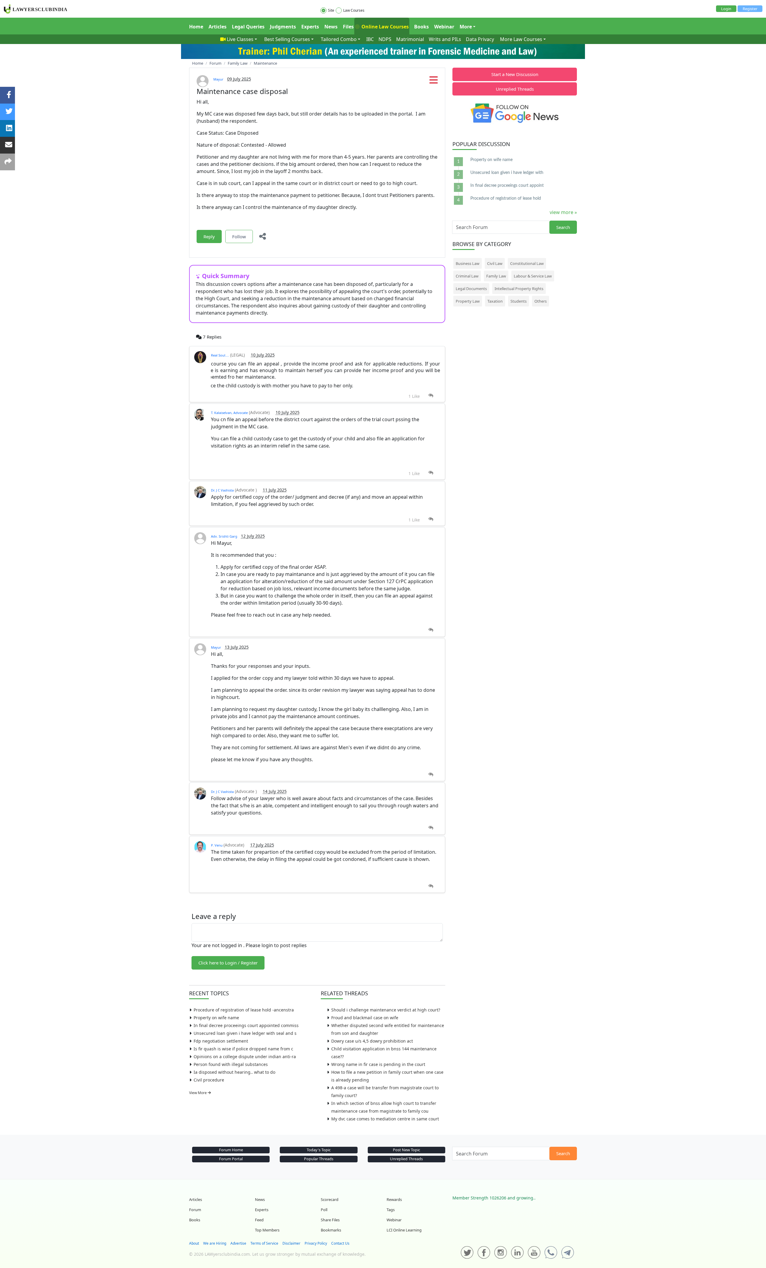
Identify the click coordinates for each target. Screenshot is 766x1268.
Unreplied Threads (515, 89)
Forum (195, 1209)
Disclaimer (291, 1243)
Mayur (218, 79)
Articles (218, 26)
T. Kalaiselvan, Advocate (229, 412)
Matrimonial (410, 39)
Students (518, 301)
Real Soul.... (220, 355)
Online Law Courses (384, 26)
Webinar (444, 26)
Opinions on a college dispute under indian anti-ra (245, 1056)
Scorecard (329, 1199)
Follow (239, 236)
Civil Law (494, 263)
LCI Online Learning (404, 1230)
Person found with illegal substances (231, 1064)
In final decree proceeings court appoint (507, 185)
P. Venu (217, 845)
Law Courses (353, 10)
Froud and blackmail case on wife (364, 1017)
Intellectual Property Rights (519, 288)
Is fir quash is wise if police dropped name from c (243, 1049)
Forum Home (231, 1149)
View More (198, 1092)
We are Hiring (214, 1243)
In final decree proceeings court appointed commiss (246, 1025)
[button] (433, 81)
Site (331, 10)
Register (750, 8)
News (331, 26)
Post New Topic (406, 1149)
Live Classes (240, 39)
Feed (259, 1220)
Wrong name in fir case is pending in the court (378, 1064)
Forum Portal (231, 1158)
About (194, 1243)
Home (196, 26)
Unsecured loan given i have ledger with (506, 173)
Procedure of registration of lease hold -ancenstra (244, 1010)
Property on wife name (216, 1017)
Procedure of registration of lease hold (505, 198)
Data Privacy (480, 39)
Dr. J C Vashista (222, 490)
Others (540, 301)
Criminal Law (467, 276)
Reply (209, 236)
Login (726, 8)
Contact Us (340, 1243)
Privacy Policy (316, 1243)
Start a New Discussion (514, 74)
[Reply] (430, 395)
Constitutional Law (527, 263)
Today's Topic (319, 1149)
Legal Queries (248, 26)
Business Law (467, 263)
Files (348, 26)
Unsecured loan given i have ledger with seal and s (245, 1033)
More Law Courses (521, 39)
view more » (563, 212)
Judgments (283, 26)
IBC (370, 39)
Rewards (394, 1199)
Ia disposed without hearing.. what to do (234, 1072)
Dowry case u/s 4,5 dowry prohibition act (372, 1041)
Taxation (495, 301)
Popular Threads (318, 1158)
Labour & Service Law (533, 276)
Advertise (238, 1243)
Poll (324, 1209)
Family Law (496, 276)
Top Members (267, 1230)
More (466, 26)
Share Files (330, 1220)
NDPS (385, 39)
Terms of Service (264, 1243)
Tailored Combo (339, 39)
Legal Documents (471, 288)
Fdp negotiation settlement (221, 1041)
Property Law (468, 301)
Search (563, 227)
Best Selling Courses (287, 39)
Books (421, 26)
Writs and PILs (445, 39)
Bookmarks (331, 1230)
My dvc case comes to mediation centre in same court (385, 1119)
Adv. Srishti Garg (224, 536)
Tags (391, 1209)
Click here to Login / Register (228, 963)
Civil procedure (209, 1080)
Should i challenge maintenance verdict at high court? (385, 1010)
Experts (310, 26)
